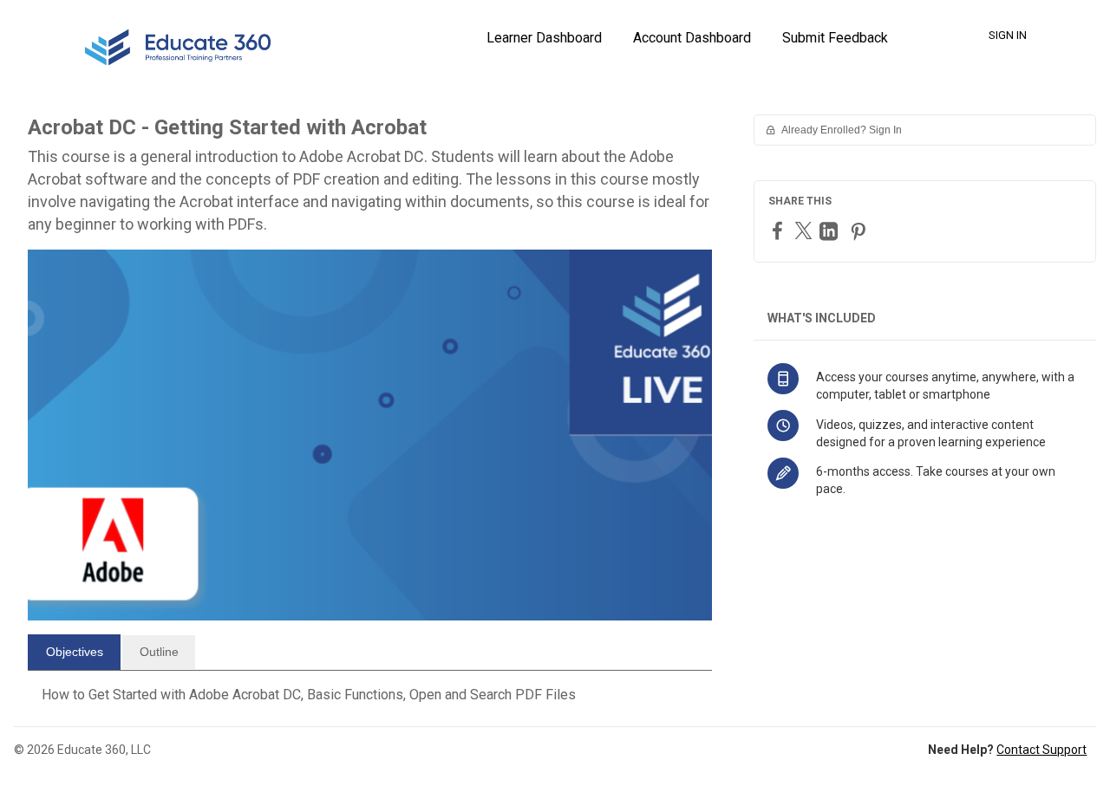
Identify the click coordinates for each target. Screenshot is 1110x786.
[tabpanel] (370, 695)
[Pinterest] (860, 231)
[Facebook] (779, 230)
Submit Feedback (835, 37)
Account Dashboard (692, 37)
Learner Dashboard (544, 37)
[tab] (74, 652)
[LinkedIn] (830, 231)
